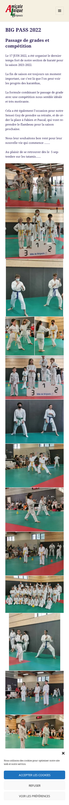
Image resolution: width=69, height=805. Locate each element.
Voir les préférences (34, 796)
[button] (63, 753)
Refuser (34, 785)
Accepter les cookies (34, 775)
